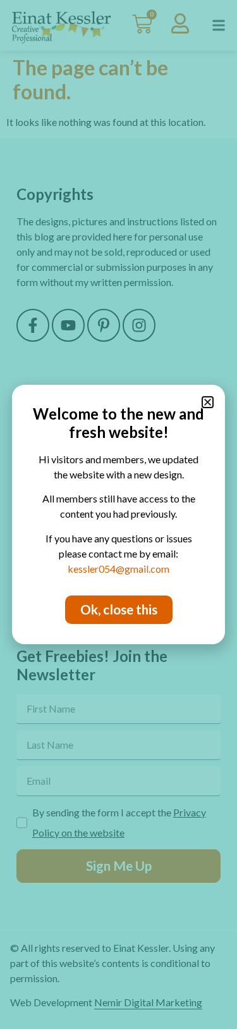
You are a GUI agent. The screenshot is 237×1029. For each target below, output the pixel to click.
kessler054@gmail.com (118, 569)
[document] (118, 514)
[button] (207, 402)
